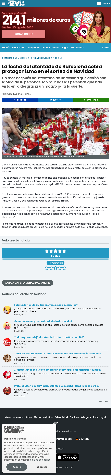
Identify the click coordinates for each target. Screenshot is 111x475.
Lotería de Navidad (40, 58)
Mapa (37, 417)
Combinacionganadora (14, 58)
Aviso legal (99, 417)
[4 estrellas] (60, 268)
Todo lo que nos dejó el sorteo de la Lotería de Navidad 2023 (49, 337)
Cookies (74, 417)
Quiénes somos (14, 417)
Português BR (64, 438)
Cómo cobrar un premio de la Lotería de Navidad (43, 321)
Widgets (86, 417)
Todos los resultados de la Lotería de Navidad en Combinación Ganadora (57, 353)
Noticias (57, 58)
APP (55, 422)
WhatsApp (92, 100)
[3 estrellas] (55, 268)
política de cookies (40, 459)
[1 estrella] (47, 268)
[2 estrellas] (51, 268)
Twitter (56, 100)
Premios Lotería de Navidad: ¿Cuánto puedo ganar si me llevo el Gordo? (56, 385)
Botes (28, 417)
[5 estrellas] (64, 268)
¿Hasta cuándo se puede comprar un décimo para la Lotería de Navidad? (57, 369)
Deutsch (83, 438)
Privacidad (61, 417)
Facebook (20, 100)
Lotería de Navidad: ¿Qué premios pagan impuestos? (46, 305)
